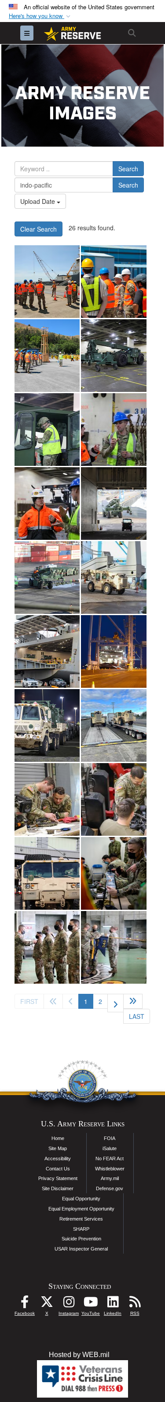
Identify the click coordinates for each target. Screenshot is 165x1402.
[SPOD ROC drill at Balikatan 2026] (47, 281)
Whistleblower (110, 1168)
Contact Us (58, 1168)
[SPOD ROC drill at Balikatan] (113, 281)
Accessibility (57, 1158)
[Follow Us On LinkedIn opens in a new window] (113, 1304)
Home (57, 1138)
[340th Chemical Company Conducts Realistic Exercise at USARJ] (47, 947)
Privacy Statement (57, 1178)
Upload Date (38, 201)
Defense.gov (109, 1188)
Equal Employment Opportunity (81, 1208)
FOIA (109, 1138)
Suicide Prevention (81, 1238)
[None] (113, 873)
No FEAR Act (109, 1158)
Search (128, 168)
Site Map (57, 1148)
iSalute (110, 1148)
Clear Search (38, 229)
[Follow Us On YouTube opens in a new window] (91, 1304)
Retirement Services (81, 1218)
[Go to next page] (115, 1003)
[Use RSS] (135, 1304)
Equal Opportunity (81, 1198)
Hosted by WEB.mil (79, 1354)
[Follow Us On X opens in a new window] (47, 1304)
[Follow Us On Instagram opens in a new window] (69, 1304)
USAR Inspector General (81, 1248)
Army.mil (110, 1178)
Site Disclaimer (57, 1188)
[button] (40, 16)
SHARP (81, 1229)
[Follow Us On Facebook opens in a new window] (25, 1304)
